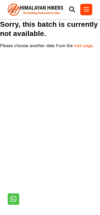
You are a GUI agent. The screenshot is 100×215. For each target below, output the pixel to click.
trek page (83, 45)
